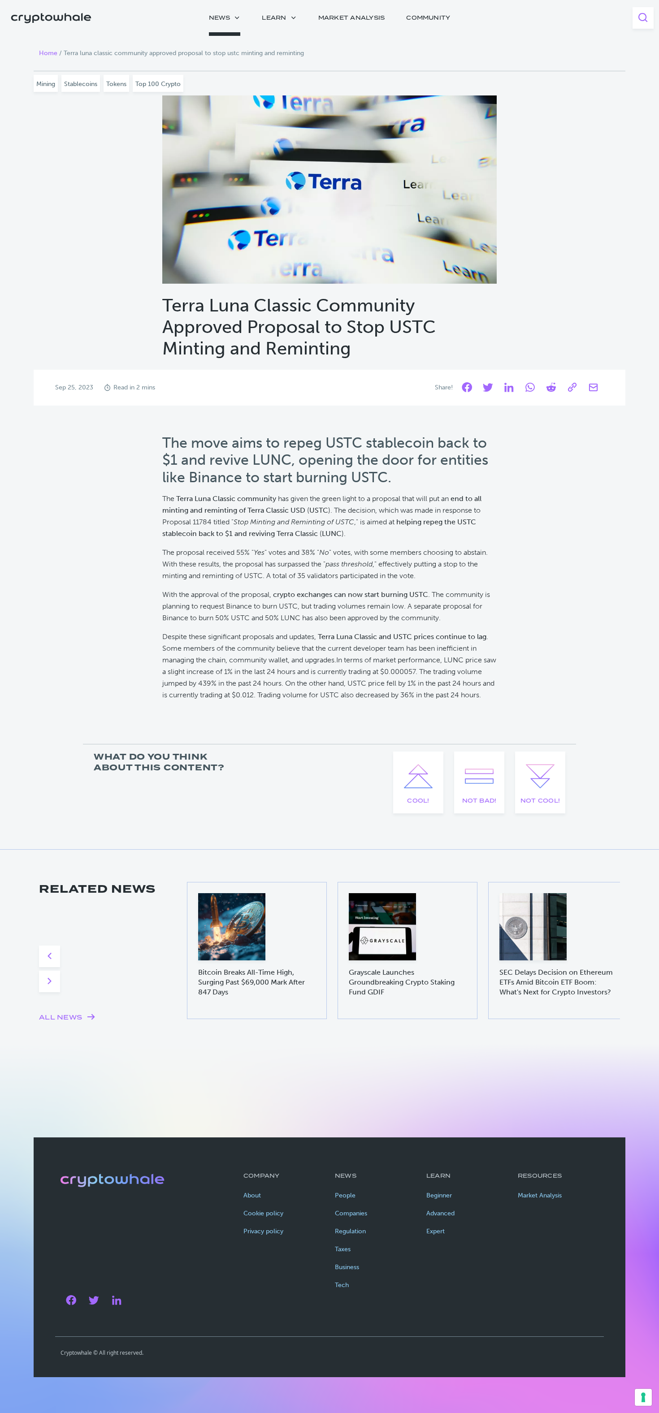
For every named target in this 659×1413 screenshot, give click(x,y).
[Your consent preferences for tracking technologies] (643, 1397)
